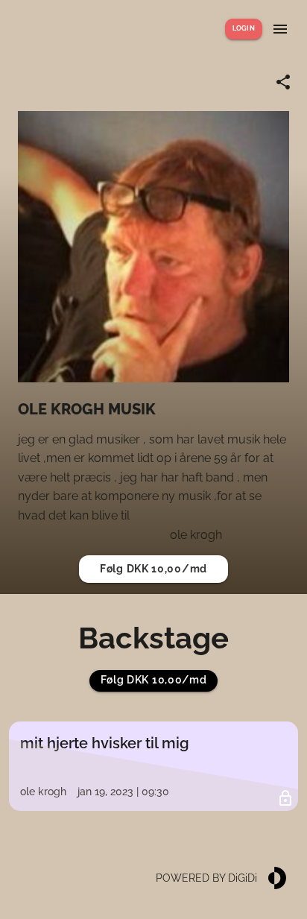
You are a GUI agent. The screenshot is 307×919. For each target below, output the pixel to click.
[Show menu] (280, 29)
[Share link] (283, 82)
